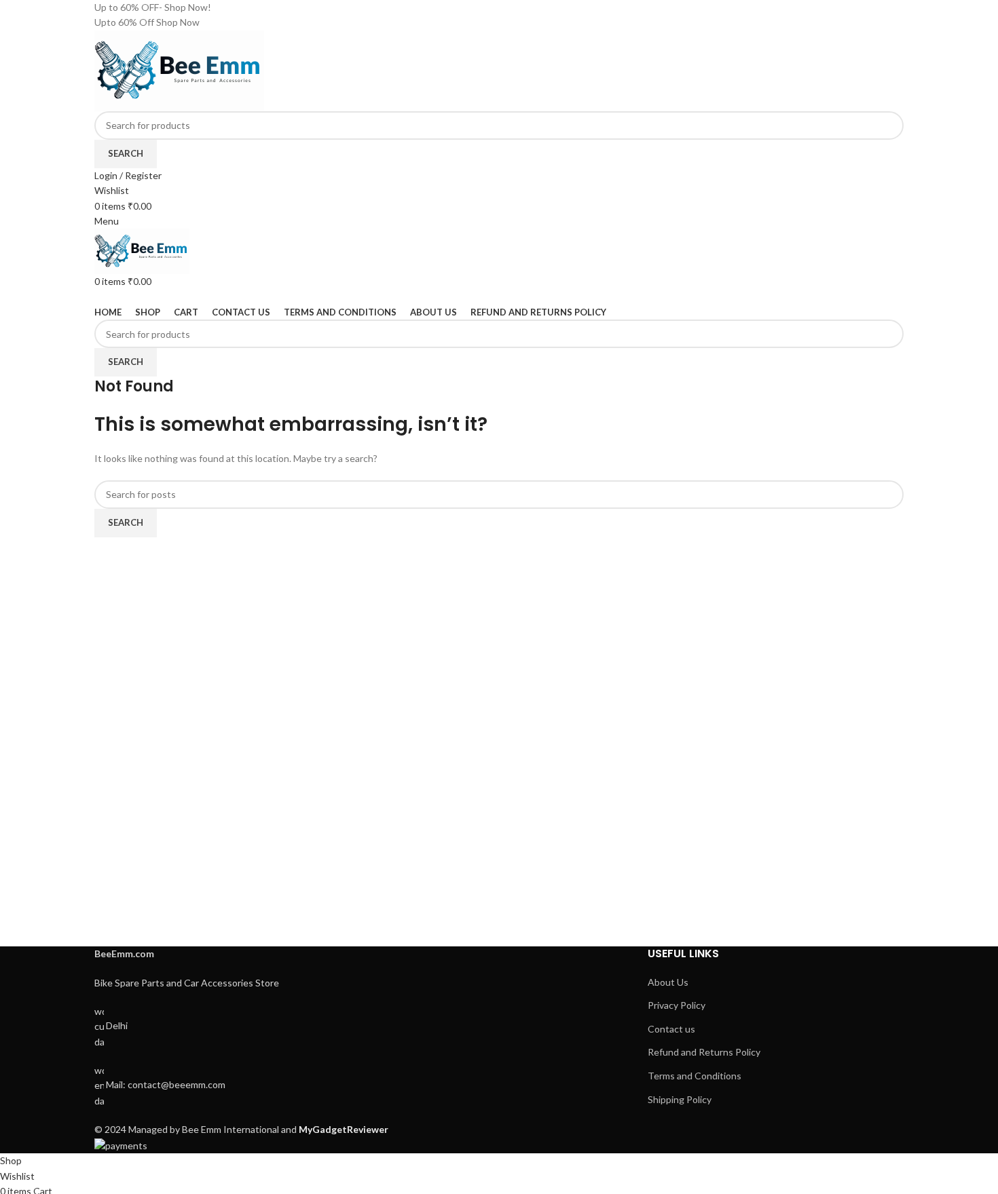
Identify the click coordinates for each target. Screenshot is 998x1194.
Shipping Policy (679, 1099)
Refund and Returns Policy (704, 1052)
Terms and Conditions (694, 1075)
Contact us (671, 1029)
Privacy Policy (676, 1005)
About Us (668, 982)
